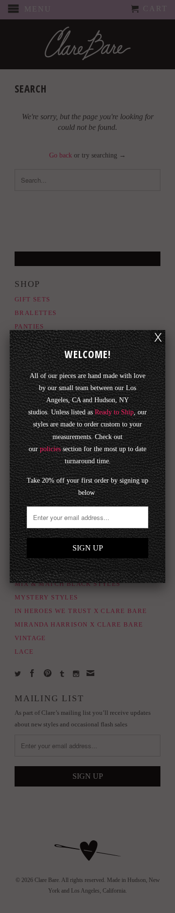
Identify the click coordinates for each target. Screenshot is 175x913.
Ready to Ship (114, 412)
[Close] (158, 337)
